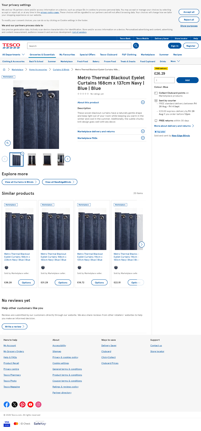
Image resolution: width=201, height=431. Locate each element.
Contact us (156, 345)
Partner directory (62, 392)
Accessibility (59, 345)
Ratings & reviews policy (65, 386)
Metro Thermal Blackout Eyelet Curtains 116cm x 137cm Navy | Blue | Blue (90, 256)
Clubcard (106, 351)
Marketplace (17, 69)
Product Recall (11, 363)
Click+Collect (108, 357)
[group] (19, 244)
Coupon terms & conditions (67, 380)
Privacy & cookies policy (65, 357)
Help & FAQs (10, 357)
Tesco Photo (10, 380)
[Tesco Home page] (11, 45)
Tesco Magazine (12, 386)
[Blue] (6, 267)
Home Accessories (38, 69)
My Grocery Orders (14, 351)
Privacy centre (11, 369)
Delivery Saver (109, 345)
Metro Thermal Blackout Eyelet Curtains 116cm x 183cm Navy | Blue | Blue (126, 256)
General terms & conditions (67, 369)
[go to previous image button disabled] (5, 159)
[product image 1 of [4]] (36, 114)
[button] (125, 38)
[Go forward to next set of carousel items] (142, 244)
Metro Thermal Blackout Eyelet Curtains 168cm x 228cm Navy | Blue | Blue (17, 256)
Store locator (157, 351)
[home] (4, 69)
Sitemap (57, 351)
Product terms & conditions (67, 374)
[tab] (16, 159)
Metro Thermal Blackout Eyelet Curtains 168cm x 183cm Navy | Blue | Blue (53, 256)
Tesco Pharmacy (12, 374)
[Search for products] (136, 46)
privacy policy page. (50, 12)
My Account (10, 345)
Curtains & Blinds (61, 69)
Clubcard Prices (109, 363)
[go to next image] (67, 159)
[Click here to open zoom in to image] (8, 143)
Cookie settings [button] (61, 363)
